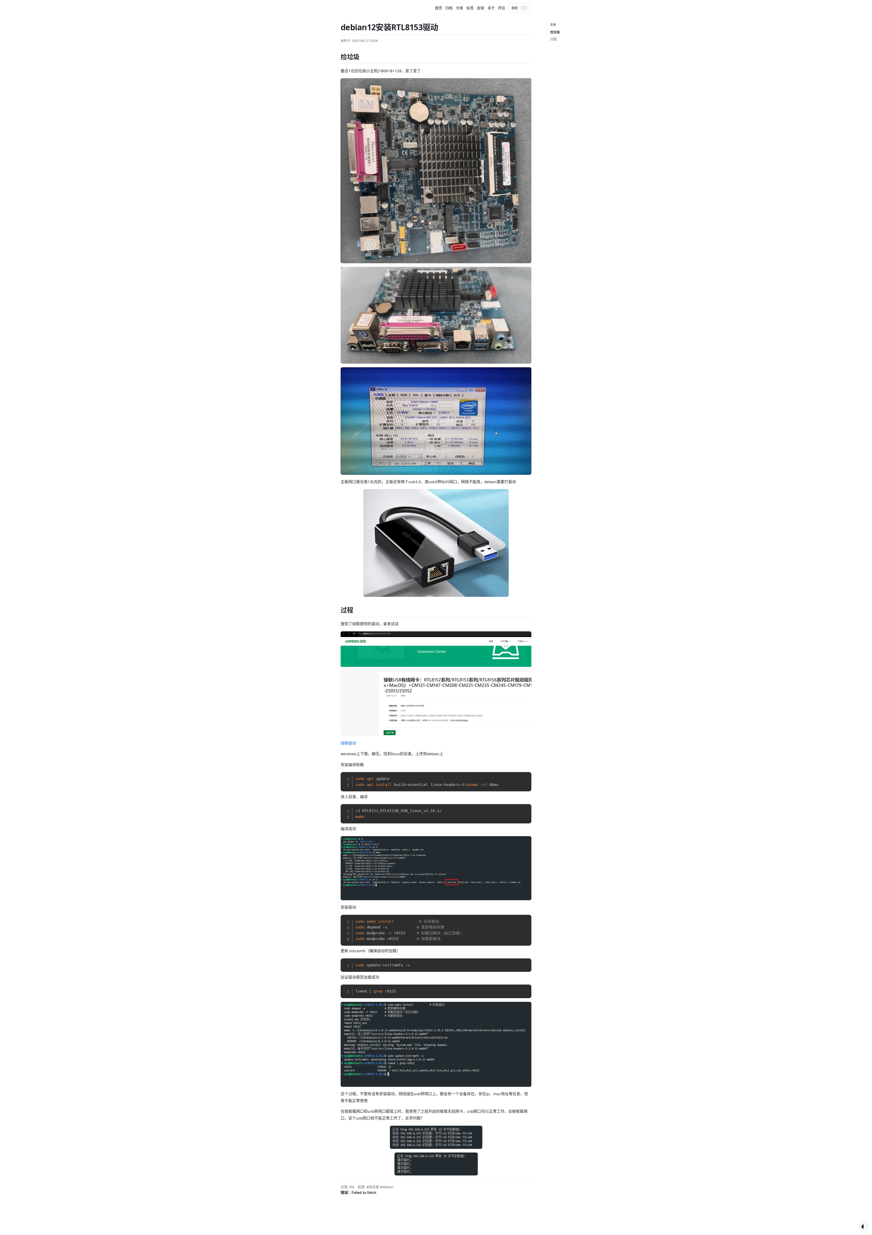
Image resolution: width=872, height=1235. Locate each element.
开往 (501, 7)
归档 (449, 7)
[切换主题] (863, 1226)
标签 (470, 7)
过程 (553, 39)
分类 (459, 7)
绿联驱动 (348, 743)
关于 (491, 7)
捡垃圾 (555, 32)
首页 (438, 7)
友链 (480, 7)
